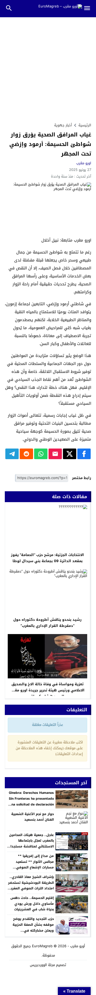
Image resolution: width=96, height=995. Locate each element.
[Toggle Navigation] (89, 8)
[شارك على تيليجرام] (12, 454)
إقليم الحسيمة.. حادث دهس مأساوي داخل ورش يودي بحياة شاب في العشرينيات (32, 903)
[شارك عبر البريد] (55, 454)
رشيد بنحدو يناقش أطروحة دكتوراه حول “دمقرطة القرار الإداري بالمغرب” (47, 622)
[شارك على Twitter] (69, 454)
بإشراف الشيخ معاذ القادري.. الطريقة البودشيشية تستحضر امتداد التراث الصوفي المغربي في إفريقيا (31, 885)
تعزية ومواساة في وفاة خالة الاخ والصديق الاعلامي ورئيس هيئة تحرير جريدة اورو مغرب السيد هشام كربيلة (47, 690)
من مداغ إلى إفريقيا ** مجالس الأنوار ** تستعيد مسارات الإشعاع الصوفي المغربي (35, 864)
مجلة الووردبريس (42, 965)
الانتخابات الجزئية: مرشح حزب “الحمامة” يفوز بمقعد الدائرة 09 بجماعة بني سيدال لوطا (47, 558)
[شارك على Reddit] (26, 454)
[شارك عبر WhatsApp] (40, 454)
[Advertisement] (48, 67)
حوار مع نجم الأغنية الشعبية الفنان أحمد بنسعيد (32, 817)
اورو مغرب (83, 163)
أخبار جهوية (63, 125)
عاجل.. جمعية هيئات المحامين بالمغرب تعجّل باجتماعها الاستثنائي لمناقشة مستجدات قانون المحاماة (31, 843)
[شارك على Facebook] (84, 454)
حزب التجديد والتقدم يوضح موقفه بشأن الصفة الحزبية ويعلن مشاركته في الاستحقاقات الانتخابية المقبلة (31, 927)
